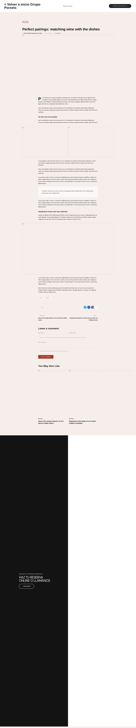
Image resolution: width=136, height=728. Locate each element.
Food (41, 297)
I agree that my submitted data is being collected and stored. (54, 351)
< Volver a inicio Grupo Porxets (22, 6)
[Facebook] (88, 307)
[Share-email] (92, 307)
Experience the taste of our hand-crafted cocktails (82, 422)
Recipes (25, 21)
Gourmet (47, 297)
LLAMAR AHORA (26, 586)
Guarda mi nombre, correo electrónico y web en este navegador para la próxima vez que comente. (63, 337)
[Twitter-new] (85, 307)
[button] (96, 307)
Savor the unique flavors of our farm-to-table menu (51, 422)
